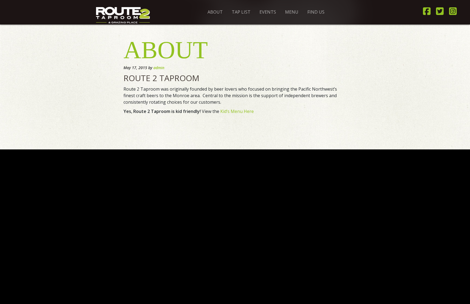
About (215, 12)
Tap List (241, 12)
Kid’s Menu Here (237, 111)
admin (158, 67)
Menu (291, 12)
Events (267, 12)
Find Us (315, 12)
